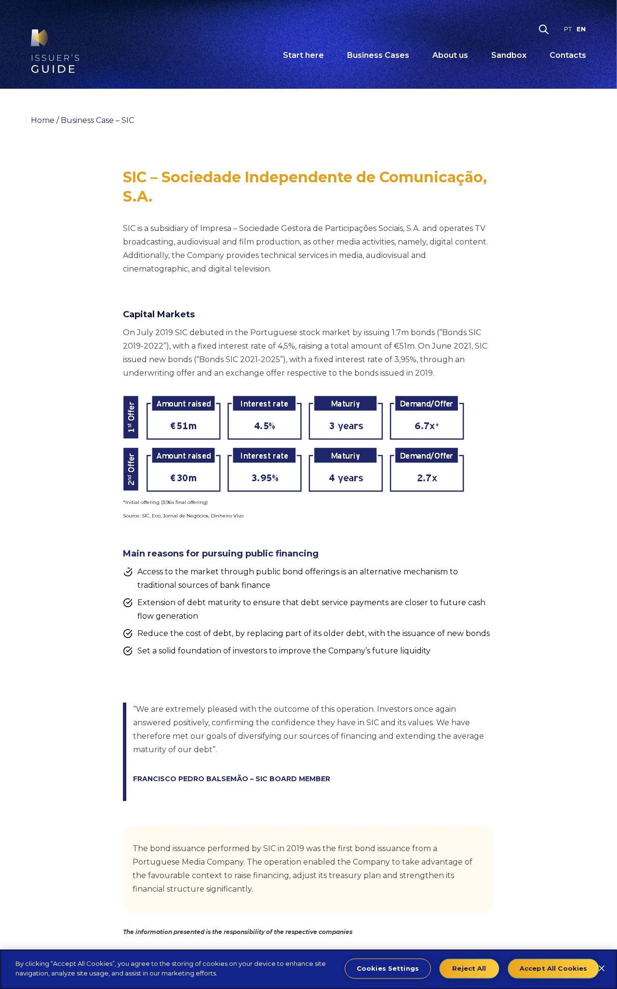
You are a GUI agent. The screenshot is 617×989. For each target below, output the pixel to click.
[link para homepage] (55, 51)
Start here (303, 55)
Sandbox (508, 55)
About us (450, 55)
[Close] (601, 968)
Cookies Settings (388, 968)
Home (42, 120)
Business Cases (378, 55)
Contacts (568, 55)
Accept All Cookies (553, 968)
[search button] (544, 29)
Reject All (469, 968)
